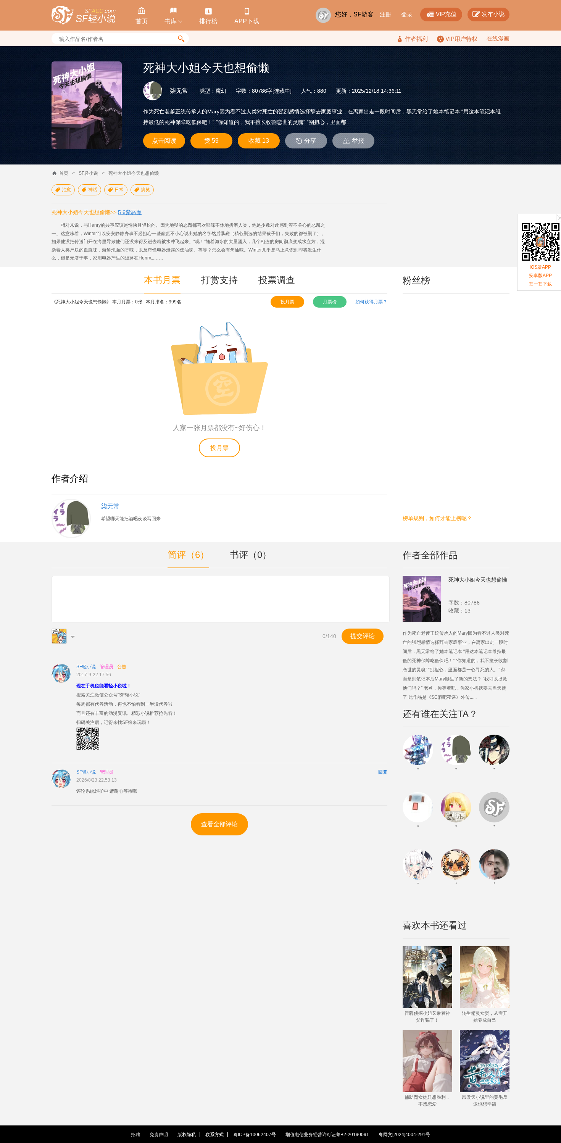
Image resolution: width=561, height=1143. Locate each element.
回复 (382, 772)
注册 (385, 14)
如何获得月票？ (371, 302)
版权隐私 (186, 1134)
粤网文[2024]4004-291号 (404, 1134)
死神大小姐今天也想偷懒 (133, 173)
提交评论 (362, 636)
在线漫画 (498, 38)
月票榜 (330, 302)
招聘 (135, 1134)
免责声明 (159, 1134)
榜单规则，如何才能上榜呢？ (437, 518)
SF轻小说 (88, 173)
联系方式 (214, 1134)
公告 (121, 666)
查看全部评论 (219, 824)
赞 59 (211, 140)
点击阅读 (164, 140)
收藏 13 (258, 140)
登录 (407, 14)
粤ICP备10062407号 (254, 1134)
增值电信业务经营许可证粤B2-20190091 (327, 1134)
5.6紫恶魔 (130, 212)
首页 (63, 173)
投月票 (287, 302)
